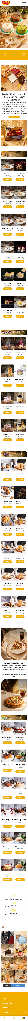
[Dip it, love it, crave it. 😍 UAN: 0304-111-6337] (20, 963)
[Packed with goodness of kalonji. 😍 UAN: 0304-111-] (7, 963)
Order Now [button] (7, 179)
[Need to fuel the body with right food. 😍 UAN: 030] (7, 937)
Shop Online (14, 117)
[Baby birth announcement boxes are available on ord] (20, 937)
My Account (4, 1018)
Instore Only (7, 743)
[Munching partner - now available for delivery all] (20, 950)
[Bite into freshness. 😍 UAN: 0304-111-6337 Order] (20, 976)
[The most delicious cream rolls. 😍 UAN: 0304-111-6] (7, 976)
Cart (22, 1017)
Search (14, 1018)
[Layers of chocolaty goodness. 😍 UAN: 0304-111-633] (7, 950)
